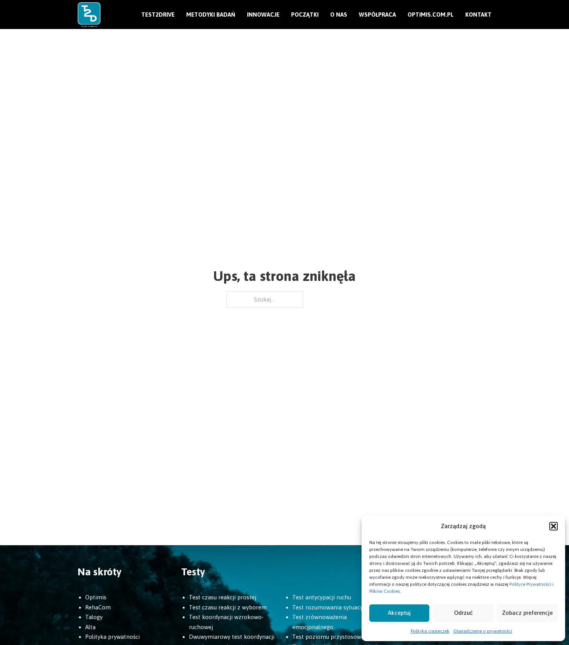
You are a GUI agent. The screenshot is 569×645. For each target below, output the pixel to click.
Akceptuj (399, 612)
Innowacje (263, 14)
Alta (90, 627)
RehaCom (98, 607)
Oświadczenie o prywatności (482, 631)
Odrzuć (463, 612)
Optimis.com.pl (431, 14)
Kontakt (478, 14)
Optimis (95, 597)
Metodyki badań (210, 14)
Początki (305, 14)
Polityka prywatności (112, 636)
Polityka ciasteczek (430, 631)
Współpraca (377, 14)
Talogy (94, 617)
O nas (338, 14)
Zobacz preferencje (527, 612)
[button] (553, 526)
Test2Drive (158, 14)
